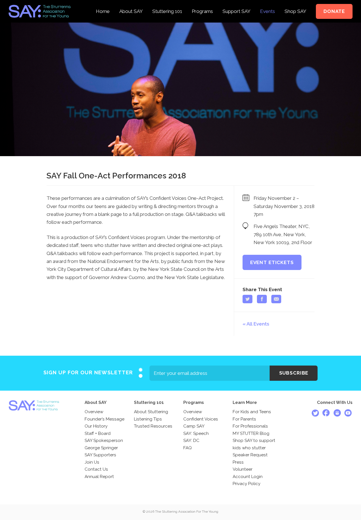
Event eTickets (272, 262)
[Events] (267, 4)
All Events (257, 324)
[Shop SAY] (295, 4)
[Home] (103, 4)
